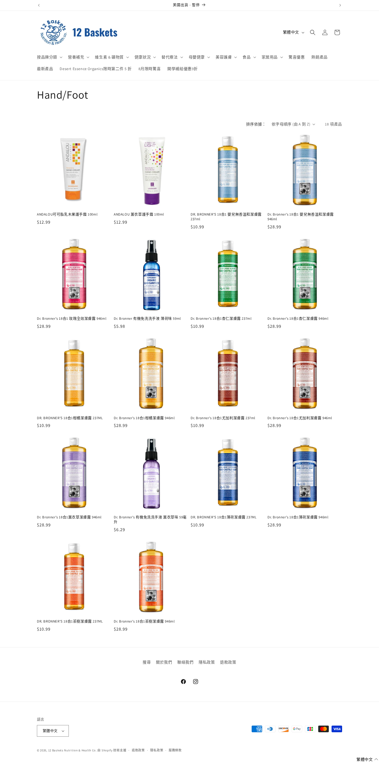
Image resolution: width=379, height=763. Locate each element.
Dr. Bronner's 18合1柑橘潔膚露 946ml (144, 418)
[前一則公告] (39, 5)
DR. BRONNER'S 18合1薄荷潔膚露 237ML (223, 517)
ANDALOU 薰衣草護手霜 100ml (139, 214)
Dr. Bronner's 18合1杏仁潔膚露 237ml (221, 318)
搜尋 (147, 662)
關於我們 (164, 662)
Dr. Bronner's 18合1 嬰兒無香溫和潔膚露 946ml (300, 216)
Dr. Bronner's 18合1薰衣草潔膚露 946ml (69, 517)
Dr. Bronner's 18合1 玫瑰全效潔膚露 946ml (71, 318)
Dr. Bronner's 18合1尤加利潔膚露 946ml (299, 418)
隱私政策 (207, 662)
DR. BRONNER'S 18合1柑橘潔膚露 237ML (70, 418)
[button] (49, 57)
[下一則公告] (340, 5)
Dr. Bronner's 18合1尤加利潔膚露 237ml (223, 418)
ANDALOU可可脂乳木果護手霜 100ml (67, 214)
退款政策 (228, 662)
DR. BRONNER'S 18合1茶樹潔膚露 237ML (70, 621)
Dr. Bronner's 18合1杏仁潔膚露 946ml (297, 318)
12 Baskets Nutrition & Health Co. (72, 750)
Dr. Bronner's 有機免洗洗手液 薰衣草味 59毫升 (150, 519)
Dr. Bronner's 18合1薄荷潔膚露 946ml (297, 517)
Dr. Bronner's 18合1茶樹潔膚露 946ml (144, 621)
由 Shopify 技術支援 (111, 750)
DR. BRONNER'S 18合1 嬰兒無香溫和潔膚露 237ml (226, 216)
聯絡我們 (185, 662)
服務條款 (175, 750)
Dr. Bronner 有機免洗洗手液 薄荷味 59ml (147, 318)
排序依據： (256, 124)
